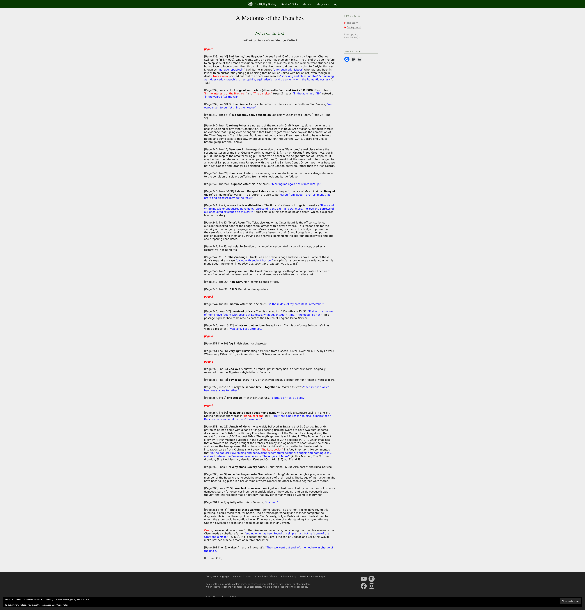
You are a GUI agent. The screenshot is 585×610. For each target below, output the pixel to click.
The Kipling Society (265, 4)
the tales (307, 4)
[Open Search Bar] (335, 4)
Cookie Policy (62, 605)
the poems (323, 4)
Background (354, 27)
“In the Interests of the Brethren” (225, 93)
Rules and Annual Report (313, 576)
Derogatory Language (217, 576)
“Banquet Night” (253, 415)
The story (352, 22)
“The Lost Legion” (271, 449)
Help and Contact (242, 576)
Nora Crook (220, 76)
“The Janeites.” (263, 93)
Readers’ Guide (289, 4)
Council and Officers (266, 576)
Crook (208, 530)
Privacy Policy (288, 576)
